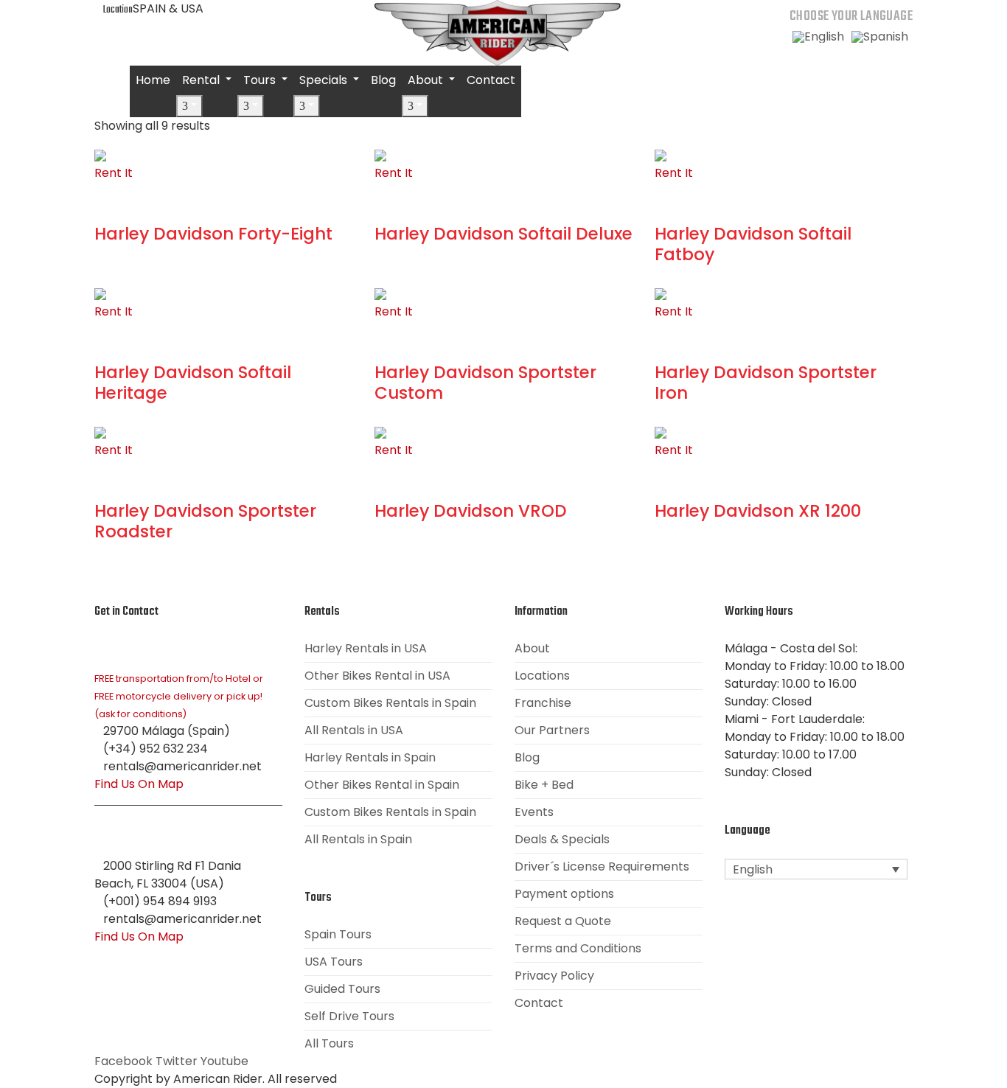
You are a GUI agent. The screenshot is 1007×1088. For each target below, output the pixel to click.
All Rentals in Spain (358, 839)
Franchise (543, 702)
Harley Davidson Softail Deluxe (503, 233)
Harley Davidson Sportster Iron (766, 382)
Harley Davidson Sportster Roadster (205, 521)
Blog (383, 80)
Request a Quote (563, 921)
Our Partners (552, 730)
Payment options (564, 893)
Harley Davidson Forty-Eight (213, 233)
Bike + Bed (544, 784)
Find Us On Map (139, 783)
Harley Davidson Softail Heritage (192, 382)
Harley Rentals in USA (365, 648)
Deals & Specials (562, 839)
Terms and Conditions (578, 948)
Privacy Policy (554, 975)
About (427, 80)
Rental (202, 80)
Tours (261, 80)
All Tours (329, 1043)
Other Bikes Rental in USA (377, 675)
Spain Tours (338, 934)
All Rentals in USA (353, 730)
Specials (324, 80)
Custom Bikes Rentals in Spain (390, 702)
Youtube (224, 1061)
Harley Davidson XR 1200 (758, 511)
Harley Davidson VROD (470, 511)
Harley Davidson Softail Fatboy (753, 244)
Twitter (177, 1061)
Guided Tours (342, 988)
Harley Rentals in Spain (370, 757)
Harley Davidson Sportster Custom (485, 382)
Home (153, 80)
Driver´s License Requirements (602, 866)
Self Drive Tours (349, 1016)
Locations (542, 675)
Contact (491, 80)
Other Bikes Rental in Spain (381, 784)
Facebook (123, 1061)
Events (534, 811)
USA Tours (333, 961)
